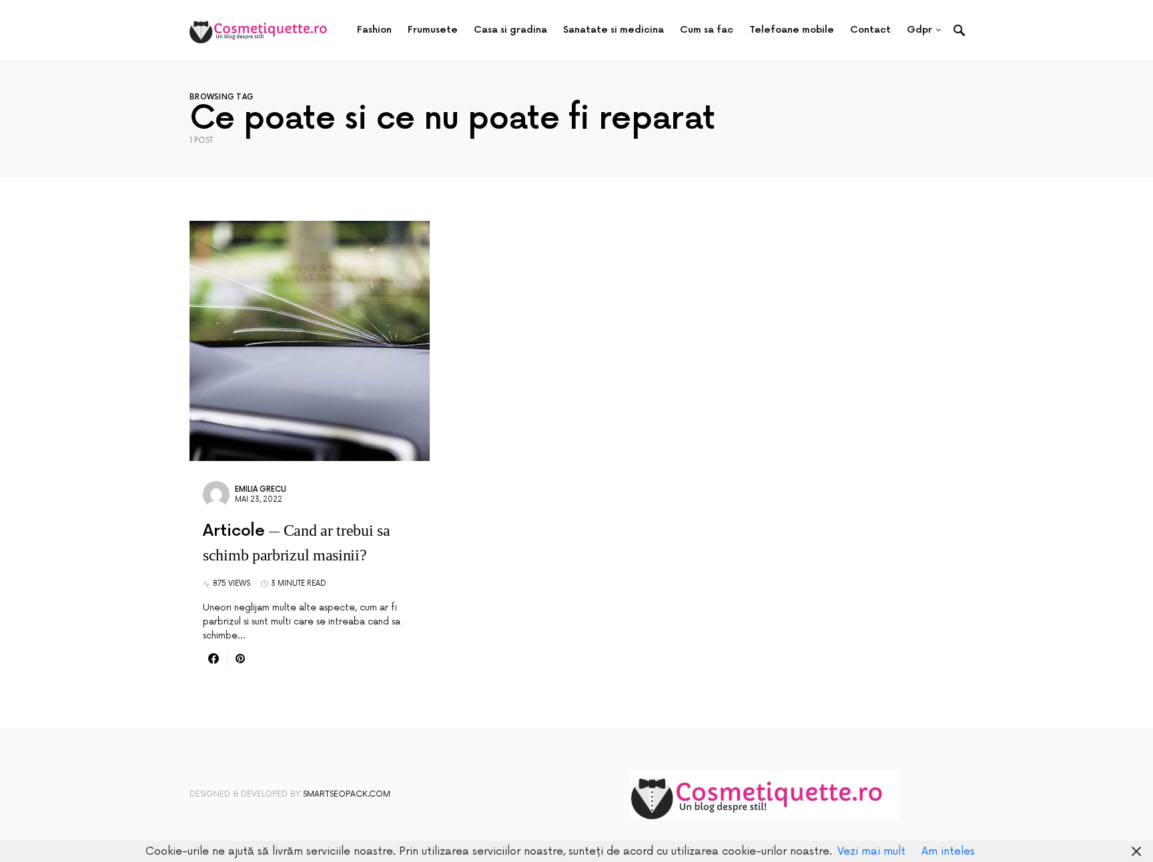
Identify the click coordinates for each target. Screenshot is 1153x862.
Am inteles (948, 851)
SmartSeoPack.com (346, 794)
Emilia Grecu (260, 489)
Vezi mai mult (871, 851)
